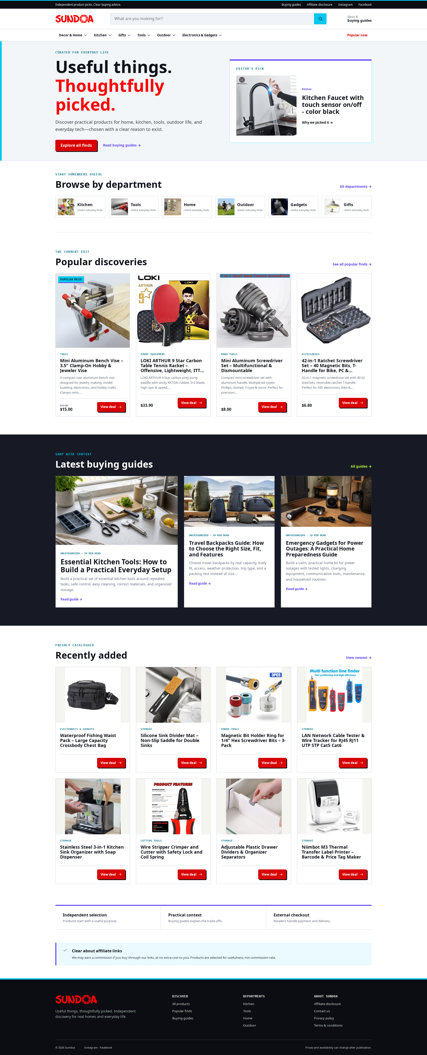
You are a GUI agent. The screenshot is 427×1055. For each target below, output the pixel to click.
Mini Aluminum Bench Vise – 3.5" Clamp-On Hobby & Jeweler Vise (91, 365)
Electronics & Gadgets (199, 35)
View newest (356, 657)
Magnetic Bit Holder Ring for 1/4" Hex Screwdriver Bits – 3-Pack (253, 740)
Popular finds (182, 1011)
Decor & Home (70, 35)
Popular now (357, 35)
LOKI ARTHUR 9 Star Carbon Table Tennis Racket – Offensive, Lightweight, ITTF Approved (172, 365)
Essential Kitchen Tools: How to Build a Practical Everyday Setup (116, 565)
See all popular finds (350, 264)
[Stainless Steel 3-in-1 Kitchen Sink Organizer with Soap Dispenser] (93, 806)
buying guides (359, 19)
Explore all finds (76, 145)
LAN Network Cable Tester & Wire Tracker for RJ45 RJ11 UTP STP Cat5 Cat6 (333, 740)
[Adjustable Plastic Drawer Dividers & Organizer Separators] (254, 806)
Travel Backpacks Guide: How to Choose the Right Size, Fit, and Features (226, 548)
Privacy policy (324, 1018)
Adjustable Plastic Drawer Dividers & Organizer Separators (249, 851)
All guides (359, 466)
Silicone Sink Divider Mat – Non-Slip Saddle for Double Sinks (170, 740)
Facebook (365, 4)
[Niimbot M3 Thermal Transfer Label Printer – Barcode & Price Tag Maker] (334, 806)
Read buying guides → (122, 145)
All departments (353, 186)
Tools (141, 35)
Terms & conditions (328, 1025)
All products (181, 1004)
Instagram (345, 4)
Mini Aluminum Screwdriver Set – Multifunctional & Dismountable (252, 365)
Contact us (322, 1011)
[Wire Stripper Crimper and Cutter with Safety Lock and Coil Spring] (173, 806)
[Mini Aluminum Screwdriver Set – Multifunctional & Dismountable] (254, 311)
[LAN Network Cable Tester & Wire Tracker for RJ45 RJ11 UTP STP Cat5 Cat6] (334, 695)
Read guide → (71, 599)
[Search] (320, 18)
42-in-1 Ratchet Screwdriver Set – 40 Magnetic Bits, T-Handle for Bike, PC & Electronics (332, 365)
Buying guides (291, 4)
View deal (108, 407)
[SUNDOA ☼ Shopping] (74, 19)
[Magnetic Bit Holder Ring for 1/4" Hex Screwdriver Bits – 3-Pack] (254, 695)
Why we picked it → (317, 122)
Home (247, 1018)
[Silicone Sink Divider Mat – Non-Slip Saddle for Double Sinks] (173, 695)
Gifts (122, 35)
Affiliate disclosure (319, 4)
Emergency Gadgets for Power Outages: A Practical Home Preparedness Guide (324, 548)
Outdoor (164, 35)
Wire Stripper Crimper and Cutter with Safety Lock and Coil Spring (171, 851)
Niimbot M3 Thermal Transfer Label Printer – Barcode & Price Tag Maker (331, 851)
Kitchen (100, 35)
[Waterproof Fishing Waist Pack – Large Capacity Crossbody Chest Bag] (93, 695)
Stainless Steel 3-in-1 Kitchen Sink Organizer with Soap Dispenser (92, 851)
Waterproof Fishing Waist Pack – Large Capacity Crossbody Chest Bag (88, 740)
